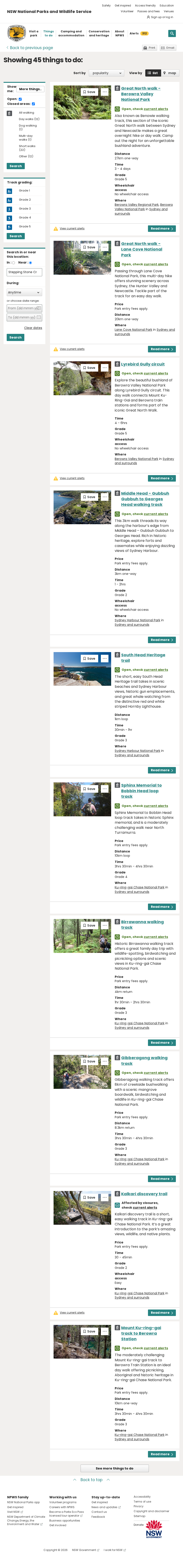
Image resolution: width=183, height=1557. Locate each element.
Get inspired (123, 5)
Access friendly (145, 5)
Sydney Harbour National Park (137, 620)
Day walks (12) (29, 119)
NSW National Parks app (23, 1502)
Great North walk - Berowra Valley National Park (141, 93)
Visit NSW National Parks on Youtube (30, 1550)
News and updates (104, 1507)
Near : (23, 262)
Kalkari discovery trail (144, 1194)
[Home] (16, 33)
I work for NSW (113, 1550)
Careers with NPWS (62, 1507)
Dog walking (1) (28, 127)
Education (167, 5)
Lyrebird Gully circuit (143, 364)
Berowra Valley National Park (144, 206)
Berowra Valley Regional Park (137, 204)
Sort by (79, 73)
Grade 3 (25, 209)
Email (170, 48)
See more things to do (114, 1468)
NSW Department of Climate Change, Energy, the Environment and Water (26, 1520)
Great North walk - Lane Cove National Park (141, 249)
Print (152, 48)
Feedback (98, 1517)
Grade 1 (24, 191)
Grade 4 (25, 218)
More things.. (30, 89)
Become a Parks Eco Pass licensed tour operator (66, 1514)
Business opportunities (64, 1520)
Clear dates (33, 328)
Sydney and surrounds (132, 624)
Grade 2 (25, 200)
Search (16, 166)
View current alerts (72, 228)
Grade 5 (25, 227)
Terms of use (142, 1501)
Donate (138, 1525)
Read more (160, 228)
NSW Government (84, 1550)
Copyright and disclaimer (151, 1511)
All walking (26, 113)
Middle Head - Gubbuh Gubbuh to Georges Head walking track (145, 499)
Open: (12, 99)
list (155, 73)
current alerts (156, 109)
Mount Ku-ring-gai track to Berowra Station (141, 1333)
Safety (106, 5)
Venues (169, 11)
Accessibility (142, 1497)
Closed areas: (19, 104)
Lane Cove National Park (133, 329)
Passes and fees (148, 11)
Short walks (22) (27, 148)
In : (9, 262)
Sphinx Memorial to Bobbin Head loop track (141, 790)
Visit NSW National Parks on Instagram (21, 1550)
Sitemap (139, 1516)
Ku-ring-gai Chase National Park (139, 887)
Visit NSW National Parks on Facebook (11, 1550)
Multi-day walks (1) (26, 138)
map (172, 73)
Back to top (91, 1479)
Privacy (138, 1506)
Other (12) (26, 156)
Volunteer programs (63, 1502)
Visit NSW (13, 1512)
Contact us (99, 1512)
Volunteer (127, 11)
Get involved (57, 1525)
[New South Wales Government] (154, 1529)
